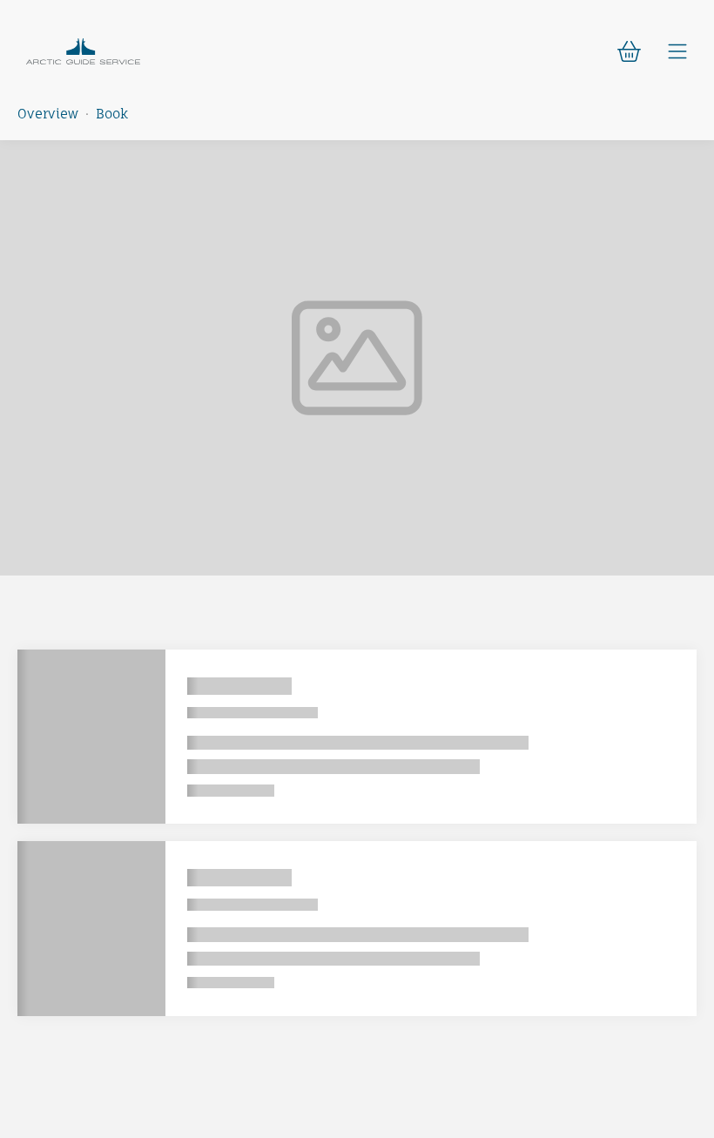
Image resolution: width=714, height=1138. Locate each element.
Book (112, 113)
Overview (47, 113)
